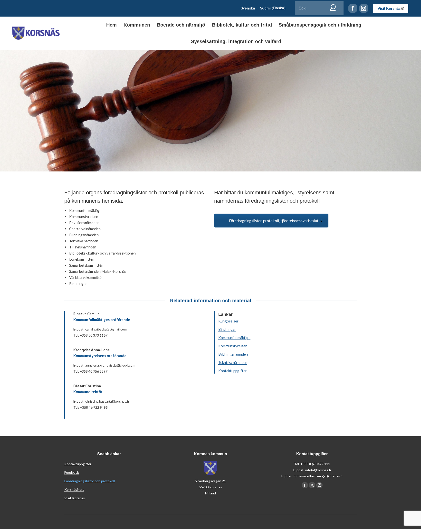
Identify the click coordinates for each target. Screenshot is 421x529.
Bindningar (227, 329)
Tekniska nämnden (232, 362)
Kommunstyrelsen (232, 346)
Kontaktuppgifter (232, 370)
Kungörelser (228, 321)
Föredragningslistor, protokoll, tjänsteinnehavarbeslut (273, 220)
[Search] (333, 7)
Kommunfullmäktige (234, 337)
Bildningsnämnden (233, 354)
